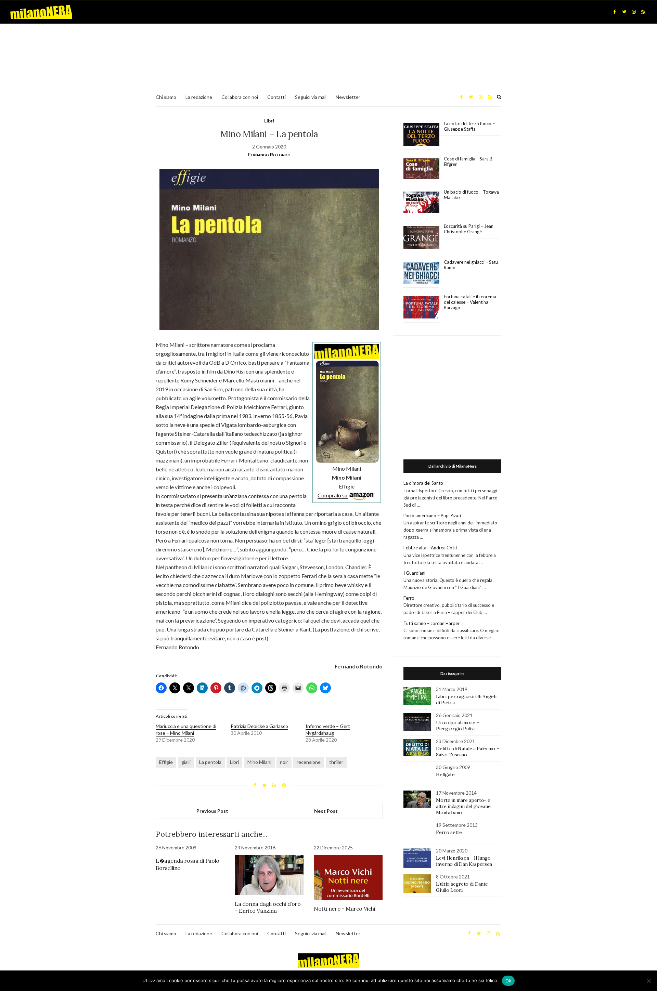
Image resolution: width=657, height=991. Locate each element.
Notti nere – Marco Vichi (344, 908)
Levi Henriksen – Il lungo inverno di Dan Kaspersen (464, 861)
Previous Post (212, 811)
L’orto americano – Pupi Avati (432, 515)
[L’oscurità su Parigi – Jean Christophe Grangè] (421, 237)
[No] (648, 980)
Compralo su (333, 495)
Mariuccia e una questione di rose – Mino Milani (186, 729)
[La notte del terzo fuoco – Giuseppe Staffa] (421, 134)
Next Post (326, 811)
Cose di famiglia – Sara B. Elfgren (468, 161)
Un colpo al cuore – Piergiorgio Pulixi (457, 725)
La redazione (198, 97)
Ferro (408, 598)
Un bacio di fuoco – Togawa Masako (471, 194)
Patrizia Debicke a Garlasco (259, 726)
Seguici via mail (310, 97)
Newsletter (348, 97)
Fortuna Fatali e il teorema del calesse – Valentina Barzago (470, 302)
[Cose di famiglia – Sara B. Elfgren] (421, 169)
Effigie (166, 762)
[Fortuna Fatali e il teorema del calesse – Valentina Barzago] (421, 307)
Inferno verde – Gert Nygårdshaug (328, 729)
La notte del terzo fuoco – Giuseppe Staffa (469, 126)
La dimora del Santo (423, 483)
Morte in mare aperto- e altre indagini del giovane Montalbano (463, 806)
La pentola (210, 762)
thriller (336, 762)
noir (284, 762)
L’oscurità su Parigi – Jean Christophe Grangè (468, 228)
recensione (309, 762)
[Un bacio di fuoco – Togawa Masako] (421, 202)
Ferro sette (449, 832)
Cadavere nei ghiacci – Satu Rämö (471, 264)
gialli (186, 762)
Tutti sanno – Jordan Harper (431, 623)
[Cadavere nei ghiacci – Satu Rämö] (421, 272)
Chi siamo (166, 97)
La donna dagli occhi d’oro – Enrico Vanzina (268, 907)
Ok (508, 980)
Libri (269, 120)
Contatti (276, 97)
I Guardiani (414, 573)
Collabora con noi (239, 97)
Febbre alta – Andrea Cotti (430, 547)
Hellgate (445, 774)
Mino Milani (259, 762)
